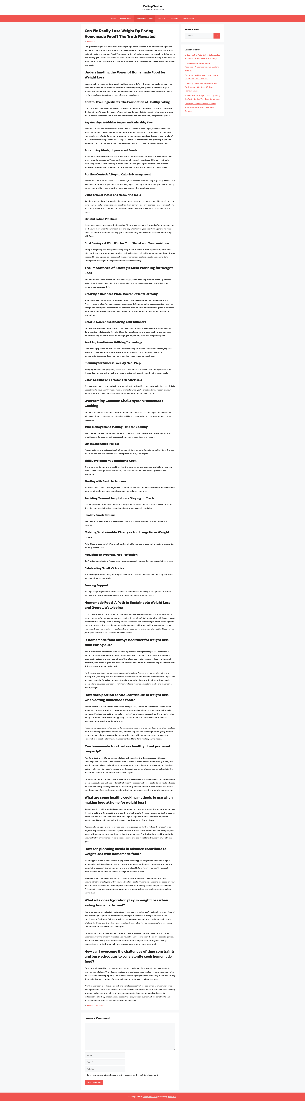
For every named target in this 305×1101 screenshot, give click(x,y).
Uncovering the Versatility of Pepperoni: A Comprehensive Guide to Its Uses (202, 67)
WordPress (172, 1096)
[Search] (217, 36)
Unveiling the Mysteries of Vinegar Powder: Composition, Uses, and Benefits (200, 107)
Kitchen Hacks (125, 18)
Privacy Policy (188, 18)
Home (113, 18)
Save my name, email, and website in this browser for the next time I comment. (122, 1074)
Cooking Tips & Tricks (144, 18)
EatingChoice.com (150, 1096)
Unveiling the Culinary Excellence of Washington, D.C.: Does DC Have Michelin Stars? (201, 87)
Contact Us (174, 18)
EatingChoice (152, 6)
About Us (161, 18)
